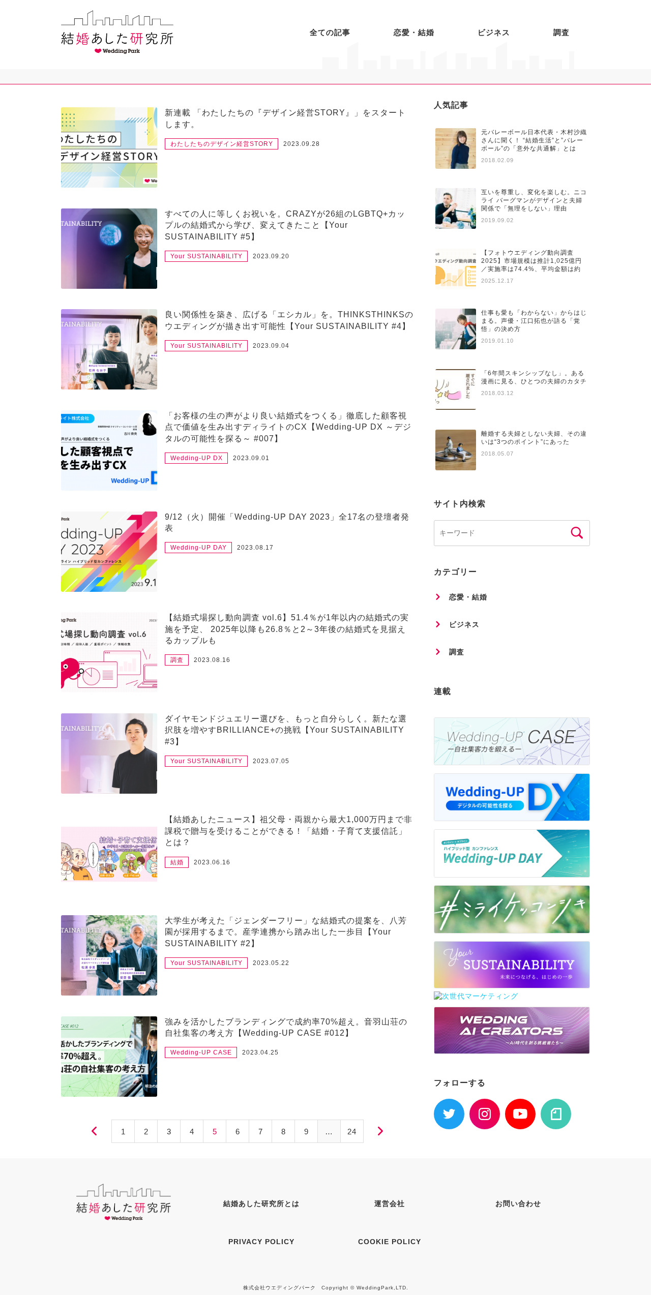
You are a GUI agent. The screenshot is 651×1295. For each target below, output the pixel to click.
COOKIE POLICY (389, 1242)
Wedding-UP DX (196, 458)
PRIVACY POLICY (261, 1242)
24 (352, 1131)
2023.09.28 (301, 143)
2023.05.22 (271, 963)
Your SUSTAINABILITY (206, 256)
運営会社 (389, 1203)
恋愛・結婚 (414, 32)
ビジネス (494, 32)
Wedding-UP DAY (198, 547)
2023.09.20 (271, 256)
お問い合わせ (518, 1203)
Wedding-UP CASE (201, 1052)
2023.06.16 (212, 862)
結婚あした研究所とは (261, 1203)
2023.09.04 (271, 345)
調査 (561, 32)
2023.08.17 (255, 547)
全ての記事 (330, 32)
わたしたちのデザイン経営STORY (221, 143)
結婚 (177, 862)
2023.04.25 (260, 1052)
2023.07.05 (271, 761)
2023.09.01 (251, 458)
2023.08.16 (212, 660)
